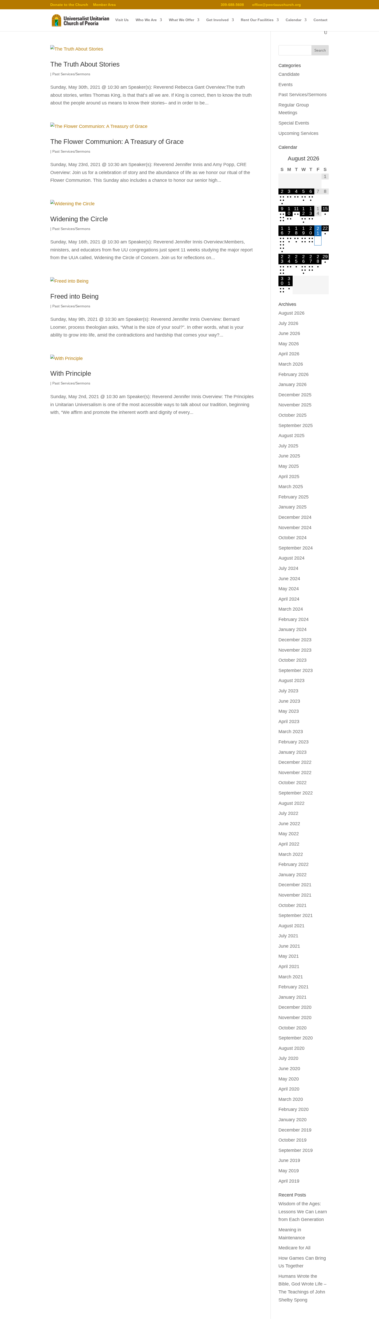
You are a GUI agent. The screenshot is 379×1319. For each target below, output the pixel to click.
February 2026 (293, 374)
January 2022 (292, 874)
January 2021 (292, 997)
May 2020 (288, 1079)
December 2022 (294, 762)
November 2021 (294, 895)
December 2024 (294, 517)
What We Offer (181, 20)
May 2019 (288, 1170)
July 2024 (288, 568)
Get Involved (217, 20)
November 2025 (294, 404)
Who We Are (146, 20)
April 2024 (288, 599)
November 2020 (294, 1017)
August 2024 (291, 558)
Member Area (104, 5)
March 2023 (290, 731)
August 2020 (291, 1048)
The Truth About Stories (85, 64)
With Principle (70, 373)
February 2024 (293, 619)
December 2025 (294, 394)
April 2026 (288, 353)
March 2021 (290, 976)
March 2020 (290, 1099)
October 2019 (292, 1140)
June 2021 (289, 946)
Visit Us (122, 20)
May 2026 (288, 343)
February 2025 (293, 496)
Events (285, 84)
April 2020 (288, 1089)
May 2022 (288, 833)
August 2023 (291, 680)
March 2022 (290, 854)
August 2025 (291, 435)
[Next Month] (325, 159)
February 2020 (293, 1109)
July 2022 (288, 813)
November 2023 (294, 650)
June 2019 (289, 1160)
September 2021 (295, 915)
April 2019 (288, 1181)
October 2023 (292, 660)
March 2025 (290, 486)
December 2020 (294, 1007)
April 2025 (288, 476)
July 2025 (288, 445)
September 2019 (295, 1150)
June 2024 (289, 578)
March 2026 (290, 364)
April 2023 (288, 721)
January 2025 (292, 507)
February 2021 (293, 986)
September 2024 (295, 548)
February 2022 (293, 864)
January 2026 (292, 384)
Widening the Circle (79, 219)
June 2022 (289, 823)
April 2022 (288, 844)
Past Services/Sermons (71, 74)
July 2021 (288, 935)
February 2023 (293, 741)
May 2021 (288, 956)
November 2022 (294, 772)
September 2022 (295, 793)
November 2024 (294, 527)
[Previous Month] (282, 159)
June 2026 (289, 333)
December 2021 (294, 884)
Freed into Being (74, 296)
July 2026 (288, 323)
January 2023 (292, 752)
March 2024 (290, 609)
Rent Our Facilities (257, 20)
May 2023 (288, 711)
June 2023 (289, 701)
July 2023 (288, 690)
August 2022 (291, 803)
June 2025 (289, 455)
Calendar (293, 20)
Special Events (293, 123)
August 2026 (291, 313)
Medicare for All (294, 1247)
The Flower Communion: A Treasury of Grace (117, 141)
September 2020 (295, 1038)
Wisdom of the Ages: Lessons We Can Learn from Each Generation (302, 1211)
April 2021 (288, 966)
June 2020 (289, 1068)
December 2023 (294, 639)
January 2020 (292, 1119)
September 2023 (295, 670)
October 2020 (292, 1027)
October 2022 (292, 782)
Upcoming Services (298, 133)
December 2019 (294, 1130)
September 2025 (295, 425)
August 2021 (291, 925)
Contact (320, 20)
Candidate (289, 74)
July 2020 (288, 1058)
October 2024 (292, 537)
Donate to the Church (69, 5)
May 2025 (288, 466)
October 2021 (292, 905)
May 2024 (288, 588)
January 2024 (292, 629)
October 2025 (292, 415)
